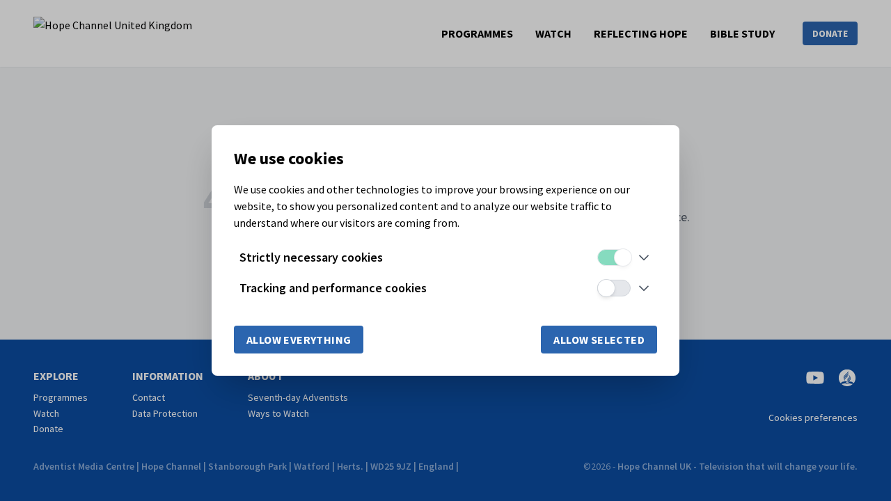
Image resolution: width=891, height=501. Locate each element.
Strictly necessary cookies (311, 257)
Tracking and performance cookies (333, 288)
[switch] (614, 257)
